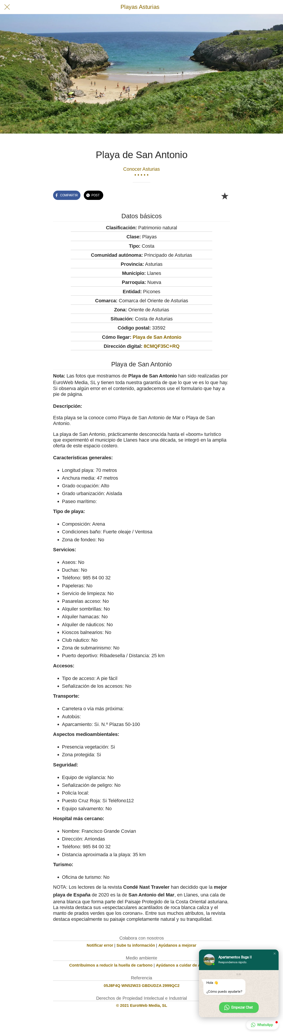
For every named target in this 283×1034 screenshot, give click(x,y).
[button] (274, 953)
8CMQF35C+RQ (162, 346)
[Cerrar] (7, 7)
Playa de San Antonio (157, 337)
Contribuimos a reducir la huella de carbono (111, 965)
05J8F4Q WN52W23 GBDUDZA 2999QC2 (142, 985)
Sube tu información (136, 945)
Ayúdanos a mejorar (177, 945)
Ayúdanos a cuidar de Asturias (185, 965)
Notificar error (100, 945)
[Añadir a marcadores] (224, 195)
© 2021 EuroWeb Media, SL (141, 1005)
